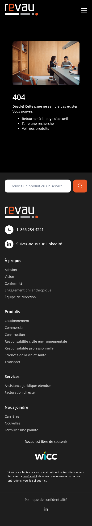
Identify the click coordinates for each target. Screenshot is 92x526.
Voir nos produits (35, 128)
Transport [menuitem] (12, 362)
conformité (30, 476)
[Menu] (83, 10)
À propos (13, 260)
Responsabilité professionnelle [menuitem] (29, 348)
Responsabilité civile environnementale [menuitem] (36, 341)
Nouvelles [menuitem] (12, 423)
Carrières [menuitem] (12, 416)
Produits (12, 311)
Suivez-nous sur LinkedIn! (39, 244)
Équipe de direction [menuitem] (20, 297)
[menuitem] (46, 509)
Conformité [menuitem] (13, 283)
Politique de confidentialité (46, 499)
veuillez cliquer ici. (35, 481)
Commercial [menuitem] (14, 327)
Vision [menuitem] (9, 276)
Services (12, 376)
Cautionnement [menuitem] (17, 320)
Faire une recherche (38, 123)
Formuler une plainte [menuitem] (21, 430)
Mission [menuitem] (11, 269)
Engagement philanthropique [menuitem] (28, 290)
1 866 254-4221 (30, 229)
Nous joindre (16, 407)
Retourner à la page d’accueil (45, 118)
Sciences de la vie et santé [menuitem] (25, 355)
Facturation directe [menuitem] (20, 392)
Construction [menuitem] (15, 334)
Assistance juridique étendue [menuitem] (28, 385)
